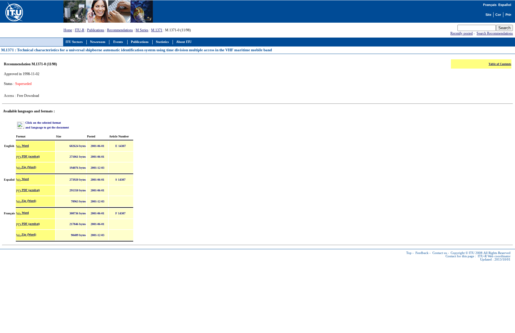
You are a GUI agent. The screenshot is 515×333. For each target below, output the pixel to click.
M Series (142, 30)
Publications (95, 30)
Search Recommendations (495, 33)
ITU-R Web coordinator (494, 256)
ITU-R (79, 30)
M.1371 (156, 30)
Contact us (439, 253)
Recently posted (461, 33)
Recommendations (120, 30)
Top (409, 253)
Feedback (422, 253)
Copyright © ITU (462, 253)
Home (67, 30)
